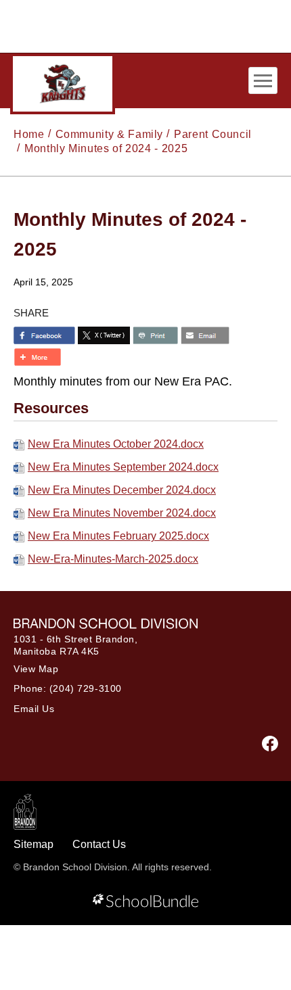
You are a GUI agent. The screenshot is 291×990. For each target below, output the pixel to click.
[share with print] (155, 335)
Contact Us (99, 844)
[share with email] (205, 335)
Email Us (34, 708)
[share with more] (37, 357)
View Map (36, 668)
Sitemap (33, 844)
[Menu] (262, 80)
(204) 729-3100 (85, 688)
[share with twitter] (104, 335)
